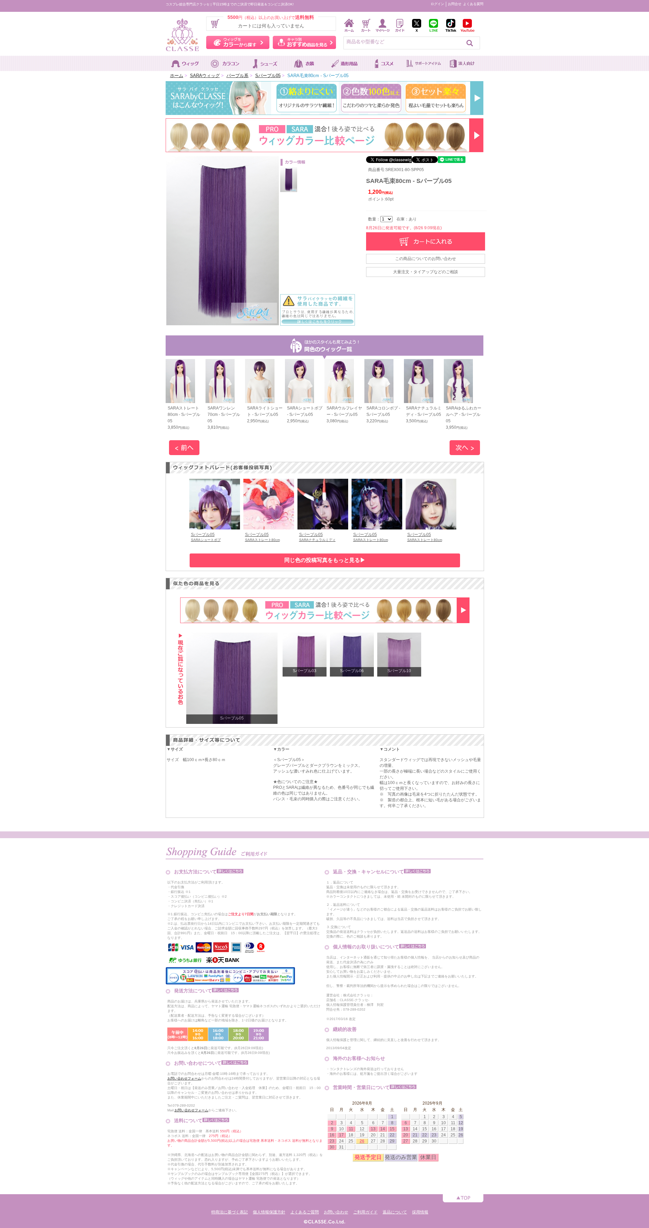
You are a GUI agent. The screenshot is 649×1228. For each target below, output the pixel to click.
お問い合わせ (336, 1212)
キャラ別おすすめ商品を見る (304, 42)
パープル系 (237, 75)
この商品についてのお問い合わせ (425, 258)
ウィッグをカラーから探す (237, 42)
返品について (395, 1212)
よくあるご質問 (304, 1212)
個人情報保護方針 (269, 1212)
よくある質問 (473, 4)
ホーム (176, 75)
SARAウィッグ (205, 75)
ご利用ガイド (365, 1212)
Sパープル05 (268, 75)
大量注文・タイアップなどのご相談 (425, 271)
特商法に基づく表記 (229, 1212)
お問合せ (454, 4)
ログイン (437, 4)
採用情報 (420, 1212)
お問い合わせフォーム (184, 1078)
